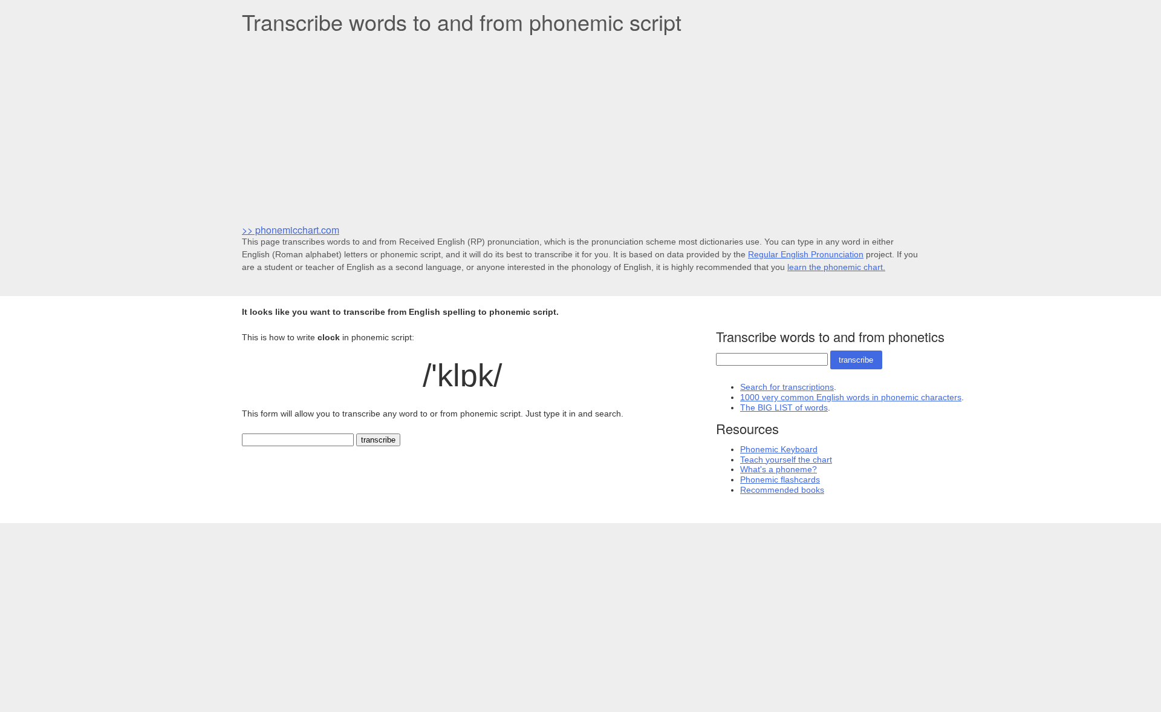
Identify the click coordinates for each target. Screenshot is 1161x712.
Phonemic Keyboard (779, 449)
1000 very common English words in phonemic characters (850, 397)
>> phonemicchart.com (290, 230)
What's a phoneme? (778, 469)
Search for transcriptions (787, 387)
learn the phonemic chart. (836, 267)
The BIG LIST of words (784, 407)
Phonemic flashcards (780, 479)
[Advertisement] (580, 128)
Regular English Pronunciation (805, 254)
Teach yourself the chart (786, 459)
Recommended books (782, 490)
